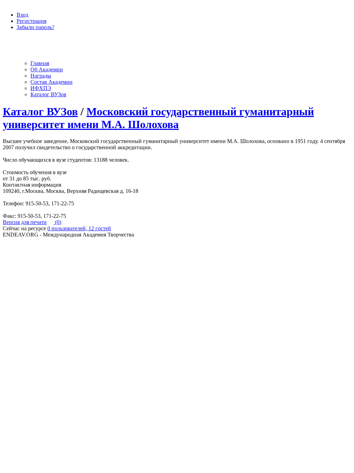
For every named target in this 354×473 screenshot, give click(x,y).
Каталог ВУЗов (48, 94)
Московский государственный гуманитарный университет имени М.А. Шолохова (158, 118)
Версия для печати (25, 222)
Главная (39, 63)
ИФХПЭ (40, 88)
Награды (40, 76)
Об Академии (46, 69)
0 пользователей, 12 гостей (79, 228)
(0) (57, 222)
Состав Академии (51, 82)
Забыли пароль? (35, 27)
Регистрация (31, 21)
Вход (22, 15)
